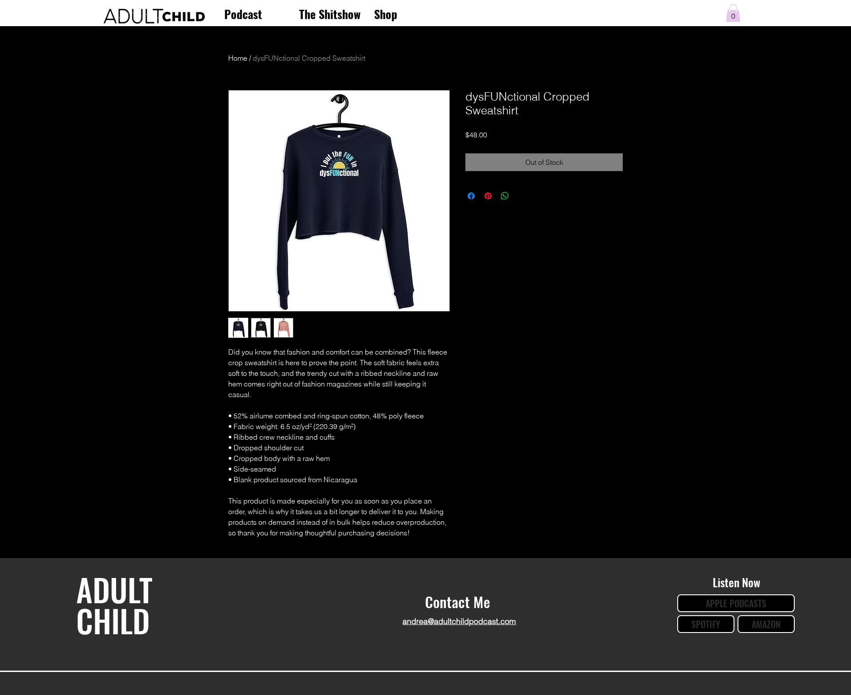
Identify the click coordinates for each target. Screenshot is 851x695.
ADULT (114, 589)
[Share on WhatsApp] (505, 196)
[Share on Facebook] (471, 196)
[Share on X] (521, 196)
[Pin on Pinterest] (488, 196)
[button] (733, 13)
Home (237, 58)
